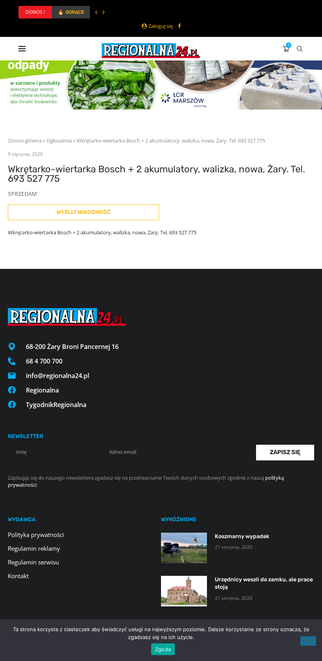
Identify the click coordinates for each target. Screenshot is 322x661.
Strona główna (25, 140)
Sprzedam (22, 193)
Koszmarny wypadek (242, 536)
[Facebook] (179, 25)
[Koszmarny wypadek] (184, 548)
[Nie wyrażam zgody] (308, 641)
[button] (96, 12)
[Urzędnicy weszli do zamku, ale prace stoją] (184, 591)
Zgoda (163, 649)
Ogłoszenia (59, 140)
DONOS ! (35, 12)
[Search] (300, 48)
